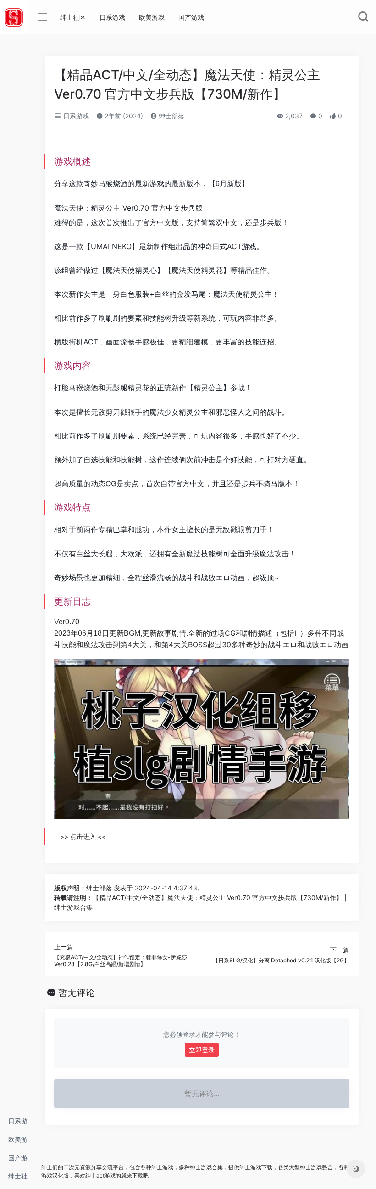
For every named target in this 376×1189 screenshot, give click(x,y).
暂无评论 (76, 992)
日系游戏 (18, 1123)
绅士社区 (18, 1178)
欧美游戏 (18, 1142)
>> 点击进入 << (83, 836)
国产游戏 (18, 1160)
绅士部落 (170, 116)
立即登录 (202, 1050)
